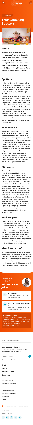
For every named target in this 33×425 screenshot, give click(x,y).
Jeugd (4, 368)
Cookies (4, 399)
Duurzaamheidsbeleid (8, 390)
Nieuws (3, 340)
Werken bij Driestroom (8, 380)
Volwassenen (8, 371)
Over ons (6, 375)
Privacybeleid (5, 396)
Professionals (6, 387)
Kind (4, 365)
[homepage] (17, 3)
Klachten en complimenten (9, 393)
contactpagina (21, 319)
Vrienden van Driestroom (9, 383)
